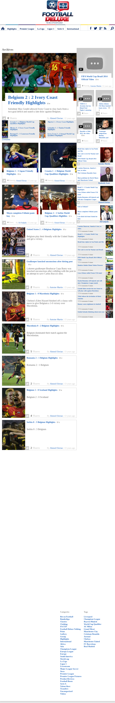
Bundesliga (65, 619)
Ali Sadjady (22, 223)
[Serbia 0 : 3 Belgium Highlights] (17, 449)
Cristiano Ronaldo (91, 634)
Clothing (64, 624)
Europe (63, 654)
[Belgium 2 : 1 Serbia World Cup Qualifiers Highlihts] (58, 199)
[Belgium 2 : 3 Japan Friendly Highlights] (20, 157)
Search (112, 27)
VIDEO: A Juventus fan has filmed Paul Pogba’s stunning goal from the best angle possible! (85, 110)
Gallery (63, 634)
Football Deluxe (57, 11)
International (73, 29)
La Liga (40, 29)
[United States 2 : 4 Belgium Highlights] (17, 256)
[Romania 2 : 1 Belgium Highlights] (17, 385)
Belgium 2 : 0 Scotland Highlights (44, 390)
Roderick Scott (104, 183)
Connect (98, 27)
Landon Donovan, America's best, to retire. (87, 169)
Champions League (68, 649)
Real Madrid (89, 646)
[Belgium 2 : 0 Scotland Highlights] (17, 417)
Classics (63, 621)
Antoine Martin (56, 287)
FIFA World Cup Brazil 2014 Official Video (94, 78)
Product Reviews (67, 679)
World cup (64, 659)
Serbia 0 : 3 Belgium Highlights (43, 422)
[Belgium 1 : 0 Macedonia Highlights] (17, 320)
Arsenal (87, 636)
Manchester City (91, 631)
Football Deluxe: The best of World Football (3, 27)
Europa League (66, 651)
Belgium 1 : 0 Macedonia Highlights (45, 294)
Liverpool (88, 617)
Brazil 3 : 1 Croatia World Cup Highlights (88, 188)
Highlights (12, 29)
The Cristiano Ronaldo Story (87, 173)
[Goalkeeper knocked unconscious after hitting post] (17, 288)
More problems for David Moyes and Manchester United (88, 179)
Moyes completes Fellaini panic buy (21, 214)
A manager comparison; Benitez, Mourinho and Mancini (104, 135)
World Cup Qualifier (92, 624)
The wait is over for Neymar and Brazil (88, 155)
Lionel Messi (89, 629)
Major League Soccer (69, 669)
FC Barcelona (90, 644)
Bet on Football (66, 617)
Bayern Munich (90, 621)
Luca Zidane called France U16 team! (88, 193)
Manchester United (92, 641)
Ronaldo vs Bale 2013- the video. (85, 133)
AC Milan (88, 626)
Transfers (64, 689)
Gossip (63, 636)
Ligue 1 (50, 29)
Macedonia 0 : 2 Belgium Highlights (45, 326)
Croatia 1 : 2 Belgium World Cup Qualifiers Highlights (59, 172)
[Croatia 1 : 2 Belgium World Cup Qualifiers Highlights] (58, 157)
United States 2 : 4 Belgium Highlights (46, 229)
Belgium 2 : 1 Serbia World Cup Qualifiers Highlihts (58, 214)
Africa (63, 644)
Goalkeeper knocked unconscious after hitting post (50, 262)
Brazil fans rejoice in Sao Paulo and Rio (88, 150)
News (62, 671)
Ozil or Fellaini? (83, 206)
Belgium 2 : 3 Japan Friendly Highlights (20, 172)
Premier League (27, 29)
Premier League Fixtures (70, 676)
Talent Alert (65, 686)
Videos (63, 694)
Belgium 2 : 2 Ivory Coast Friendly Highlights (33, 100)
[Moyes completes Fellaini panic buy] (20, 199)
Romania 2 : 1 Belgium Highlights (44, 358)
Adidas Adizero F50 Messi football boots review (105, 107)
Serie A (60, 29)
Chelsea (87, 639)
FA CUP (63, 626)
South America (66, 656)
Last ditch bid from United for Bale (87, 218)
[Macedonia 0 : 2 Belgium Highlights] (17, 352)
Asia (62, 646)
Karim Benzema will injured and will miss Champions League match (88, 198)
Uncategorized (66, 691)
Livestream (65, 666)
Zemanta (6, 139)
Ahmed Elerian (56, 118)
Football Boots (66, 681)
